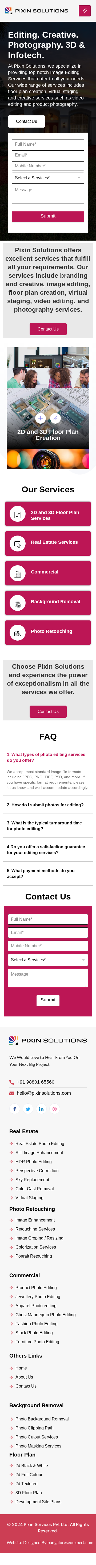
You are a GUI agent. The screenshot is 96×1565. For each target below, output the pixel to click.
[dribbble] (54, 1108)
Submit (48, 216)
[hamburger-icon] (85, 10)
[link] (55, 418)
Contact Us (26, 121)
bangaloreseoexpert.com (70, 1543)
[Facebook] (14, 1108)
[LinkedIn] (41, 1108)
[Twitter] (28, 1108)
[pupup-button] (40, 418)
